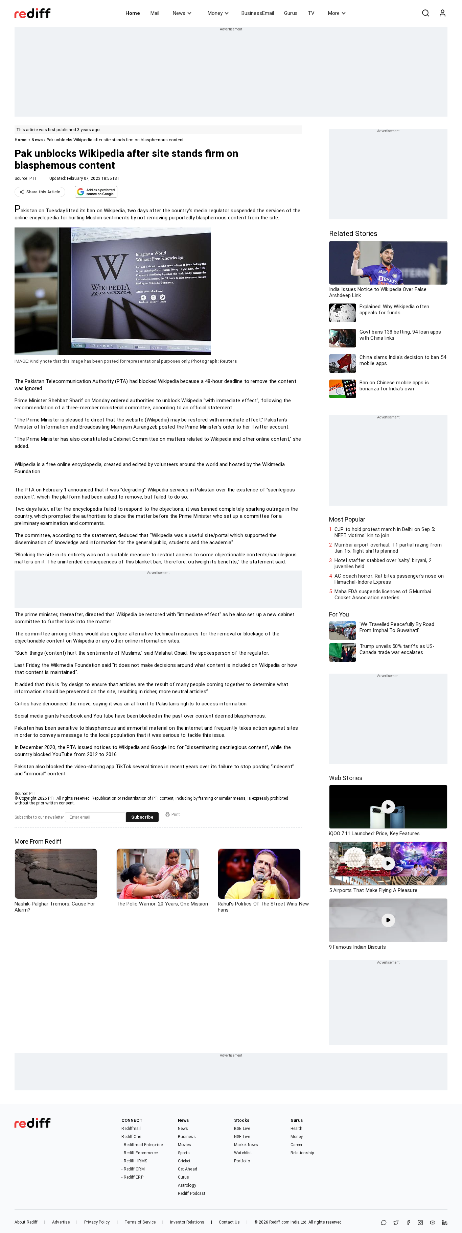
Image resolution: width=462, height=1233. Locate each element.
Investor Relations (187, 1222)
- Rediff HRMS (134, 1161)
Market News (246, 1144)
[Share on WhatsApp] (384, 1223)
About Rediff (26, 1222)
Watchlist (243, 1153)
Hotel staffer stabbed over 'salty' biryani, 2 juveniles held (383, 563)
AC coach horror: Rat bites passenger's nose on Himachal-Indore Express (389, 579)
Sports (184, 1153)
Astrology (187, 1185)
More (334, 13)
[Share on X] (396, 1223)
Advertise (61, 1222)
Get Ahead (187, 1169)
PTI (32, 178)
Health (297, 1128)
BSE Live (242, 1128)
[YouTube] (432, 1223)
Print (175, 814)
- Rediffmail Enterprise (141, 1144)
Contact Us (229, 1222)
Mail (155, 13)
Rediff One (131, 1136)
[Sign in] (442, 13)
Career (297, 1144)
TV (311, 13)
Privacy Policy (97, 1222)
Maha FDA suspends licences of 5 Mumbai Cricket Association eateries (382, 594)
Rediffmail (131, 1128)
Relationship (302, 1153)
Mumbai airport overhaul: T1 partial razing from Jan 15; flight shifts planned (388, 548)
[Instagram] (420, 1223)
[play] (388, 807)
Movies (184, 1144)
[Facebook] (408, 1223)
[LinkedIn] (444, 1223)
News (179, 13)
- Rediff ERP (132, 1177)
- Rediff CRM (132, 1169)
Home (132, 13)
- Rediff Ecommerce (139, 1153)
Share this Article (43, 192)
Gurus (291, 13)
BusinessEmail (257, 13)
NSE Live (242, 1136)
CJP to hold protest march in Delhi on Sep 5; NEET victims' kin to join (384, 532)
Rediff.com (279, 1222)
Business (187, 1136)
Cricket (184, 1161)
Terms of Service (140, 1222)
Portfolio (242, 1161)
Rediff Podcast (191, 1193)
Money (215, 13)
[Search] (425, 13)
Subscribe (142, 817)
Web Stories (346, 777)
